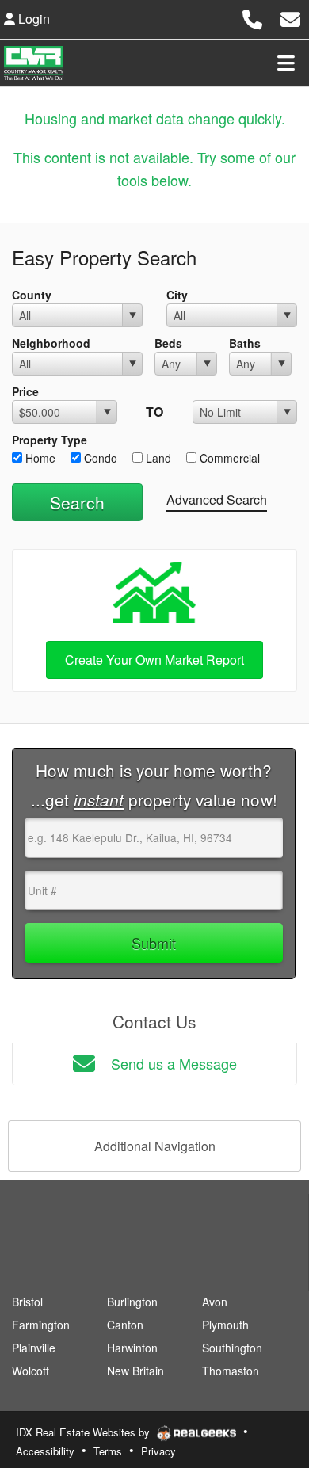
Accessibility (45, 1450)
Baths (245, 343)
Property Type (49, 440)
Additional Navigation (155, 1146)
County (32, 295)
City (177, 295)
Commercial (228, 458)
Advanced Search (216, 499)
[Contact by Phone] (252, 17)
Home (38, 458)
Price (25, 391)
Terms (107, 1450)
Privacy (158, 1450)
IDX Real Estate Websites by (84, 1431)
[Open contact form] (290, 17)
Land (157, 458)
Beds (168, 343)
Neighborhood (51, 343)
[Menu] (286, 63)
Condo (99, 458)
